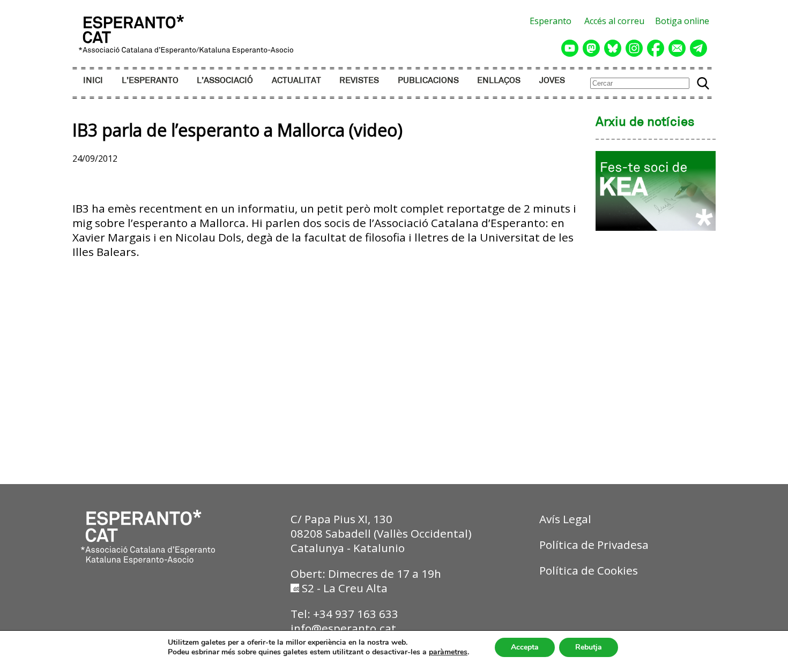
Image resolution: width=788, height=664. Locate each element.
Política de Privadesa (594, 544)
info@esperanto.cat (343, 628)
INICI (93, 81)
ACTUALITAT (296, 81)
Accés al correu (614, 21)
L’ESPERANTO (150, 81)
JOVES (552, 81)
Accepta (525, 647)
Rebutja (588, 647)
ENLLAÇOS (499, 81)
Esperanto (550, 21)
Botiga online (682, 21)
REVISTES (359, 81)
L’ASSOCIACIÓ (225, 81)
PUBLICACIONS (428, 81)
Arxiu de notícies (645, 123)
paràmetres (448, 652)
